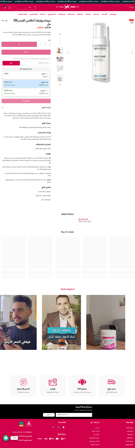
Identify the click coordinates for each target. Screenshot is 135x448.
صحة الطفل (130, 438)
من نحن (97, 428)
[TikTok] (53, 427)
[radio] (26, 75)
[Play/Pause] (122, 351)
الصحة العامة (129, 428)
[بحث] (26, 7)
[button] (68, 52)
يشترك (11, 63)
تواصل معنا (96, 435)
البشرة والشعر (129, 441)
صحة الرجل (130, 431)
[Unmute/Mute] (89, 351)
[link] (122, 273)
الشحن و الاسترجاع (94, 441)
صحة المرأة (130, 435)
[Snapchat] (64, 427)
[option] (100, 52)
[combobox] (24, 7)
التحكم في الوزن (129, 445)
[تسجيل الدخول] (9, 7)
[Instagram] (58, 427)
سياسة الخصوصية (94, 438)
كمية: (49, 40)
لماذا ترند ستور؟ (95, 431)
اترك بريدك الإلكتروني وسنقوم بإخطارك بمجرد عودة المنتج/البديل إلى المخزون (32, 59)
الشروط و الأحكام (95, 445)
